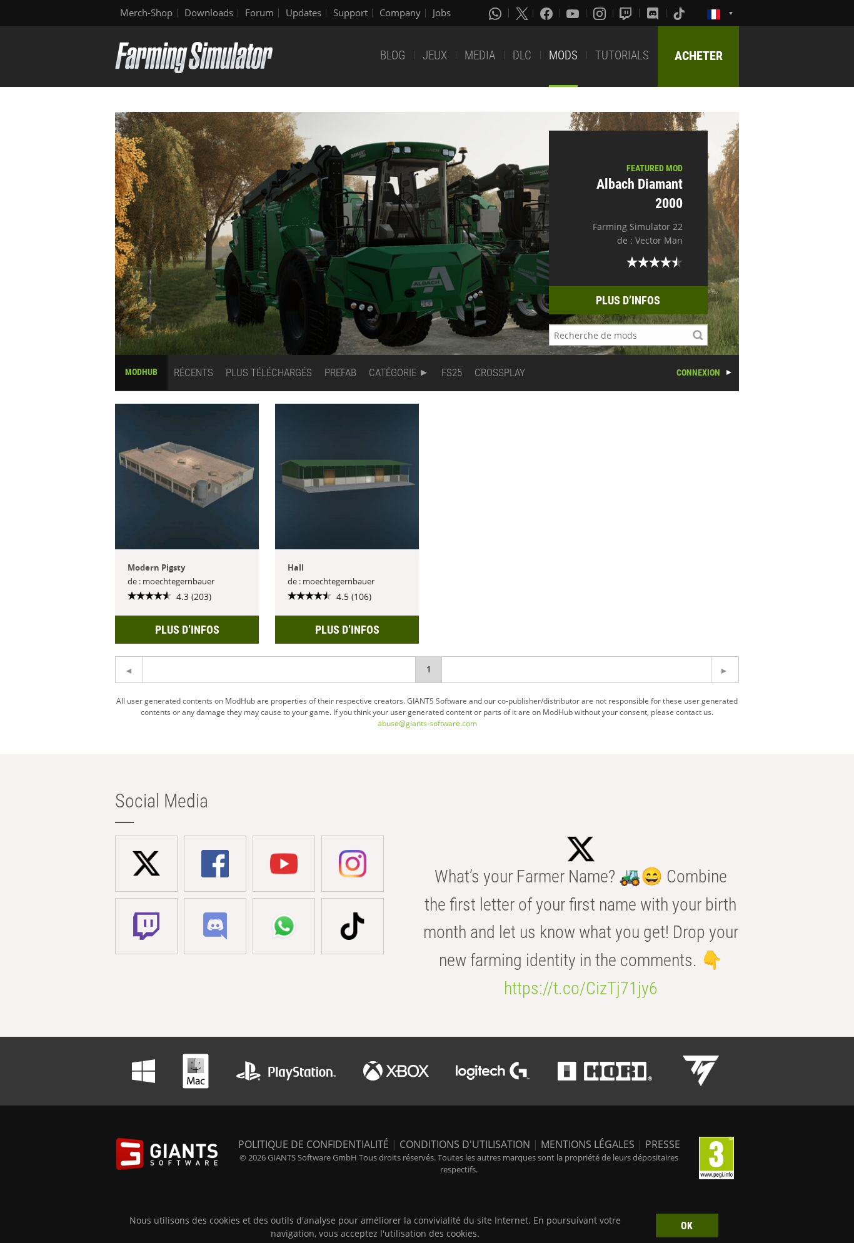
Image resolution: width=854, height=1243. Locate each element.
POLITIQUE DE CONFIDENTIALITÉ (313, 1144)
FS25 (451, 372)
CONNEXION (698, 372)
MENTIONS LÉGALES (588, 1144)
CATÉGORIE (392, 372)
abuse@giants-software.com (427, 723)
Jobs (442, 12)
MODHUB (141, 372)
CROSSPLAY (500, 372)
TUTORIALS (622, 55)
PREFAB (340, 372)
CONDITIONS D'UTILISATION (464, 1144)
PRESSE (662, 1144)
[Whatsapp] (496, 13)
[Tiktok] (680, 13)
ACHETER (699, 55)
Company (400, 12)
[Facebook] (547, 13)
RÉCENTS (193, 372)
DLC (522, 55)
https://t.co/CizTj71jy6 (581, 988)
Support (350, 12)
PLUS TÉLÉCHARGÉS (269, 372)
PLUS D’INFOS (628, 300)
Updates (303, 12)
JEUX (435, 55)
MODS (563, 55)
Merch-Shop (146, 12)
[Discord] (653, 13)
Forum (259, 12)
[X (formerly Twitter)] (522, 13)
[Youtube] (573, 13)
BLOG (392, 55)
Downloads (208, 12)
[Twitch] (627, 13)
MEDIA (480, 55)
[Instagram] (600, 13)
